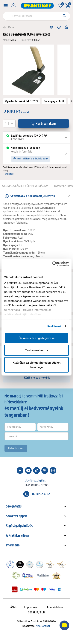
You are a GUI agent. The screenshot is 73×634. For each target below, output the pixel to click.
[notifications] (66, 27)
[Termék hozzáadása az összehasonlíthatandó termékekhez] (51, 27)
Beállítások (54, 326)
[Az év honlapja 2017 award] (61, 564)
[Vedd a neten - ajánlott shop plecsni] (28, 575)
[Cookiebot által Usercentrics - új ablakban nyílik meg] (52, 263)
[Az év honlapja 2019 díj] (39, 564)
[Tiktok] (36, 470)
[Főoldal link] (37, 6)
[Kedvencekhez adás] (59, 27)
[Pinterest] (44, 470)
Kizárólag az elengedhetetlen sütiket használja (37, 364)
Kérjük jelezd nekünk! (37, 377)
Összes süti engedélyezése (36, 337)
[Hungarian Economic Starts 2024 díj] (10, 564)
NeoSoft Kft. (43, 625)
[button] (45, 137)
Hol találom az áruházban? (32, 158)
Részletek (8, 174)
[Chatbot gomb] (64, 625)
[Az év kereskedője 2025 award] (56, 575)
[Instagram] (53, 470)
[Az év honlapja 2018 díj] (30, 564)
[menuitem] (5, 5)
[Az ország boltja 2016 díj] (50, 564)
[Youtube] (28, 470)
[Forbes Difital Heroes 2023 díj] (20, 564)
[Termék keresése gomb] (64, 15)
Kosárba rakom (46, 123)
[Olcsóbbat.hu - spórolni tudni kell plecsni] (43, 575)
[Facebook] (20, 470)
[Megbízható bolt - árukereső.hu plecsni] (16, 575)
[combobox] (36, 16)
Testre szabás (34, 350)
